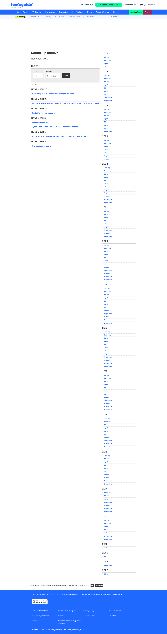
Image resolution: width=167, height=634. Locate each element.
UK (92, 585)
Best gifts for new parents (43, 113)
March (106, 82)
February (107, 60)
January (107, 57)
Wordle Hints (75, 17)
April (106, 63)
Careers (61, 616)
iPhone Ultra (34, 17)
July (105, 67)
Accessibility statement (40, 616)
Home (89, 12)
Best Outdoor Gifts (40, 123)
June (106, 91)
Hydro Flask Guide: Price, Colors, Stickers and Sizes (55, 127)
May (105, 88)
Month (49, 71)
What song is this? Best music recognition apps (53, 94)
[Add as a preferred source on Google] (40, 601)
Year (35, 71)
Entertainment (50, 12)
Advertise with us (90, 616)
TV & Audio (36, 12)
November (108, 199)
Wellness (80, 12)
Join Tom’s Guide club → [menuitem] (108, 5)
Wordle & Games (102, 12)
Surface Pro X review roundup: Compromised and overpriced (59, 136)
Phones (26, 12)
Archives (35, 621)
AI (72, 12)
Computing (63, 12)
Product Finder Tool (94, 17)
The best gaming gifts (41, 146)
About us (112, 616)
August (106, 190)
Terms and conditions (40, 611)
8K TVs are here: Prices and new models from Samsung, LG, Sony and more (65, 103)
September (108, 97)
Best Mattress (113, 17)
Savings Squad (136, 12)
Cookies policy (115, 611)
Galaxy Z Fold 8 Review (55, 17)
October (107, 159)
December (108, 100)
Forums (147, 12)
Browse (116, 12)
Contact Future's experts (67, 611)
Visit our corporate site (112, 594)
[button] (152, 5)
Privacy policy (89, 611)
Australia (99, 585)
